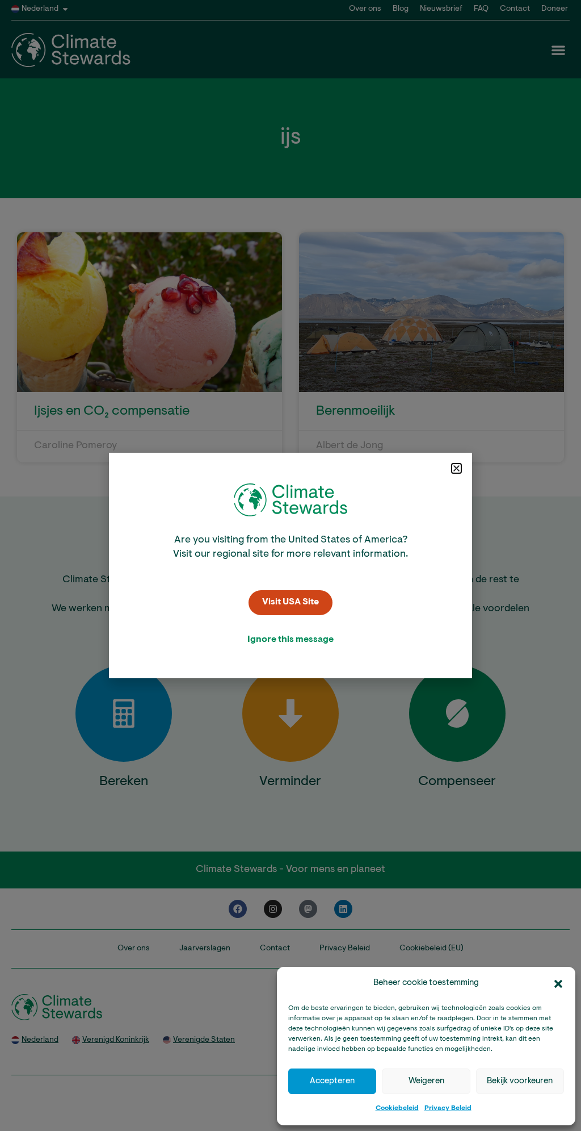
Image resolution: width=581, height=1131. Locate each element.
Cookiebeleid (397, 1108)
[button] (558, 984)
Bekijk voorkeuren (520, 1081)
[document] (290, 565)
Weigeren (426, 1081)
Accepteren (332, 1081)
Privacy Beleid (447, 1108)
